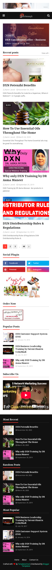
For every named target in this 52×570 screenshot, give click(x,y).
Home (16, 560)
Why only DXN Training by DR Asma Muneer (25, 178)
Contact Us (33, 560)
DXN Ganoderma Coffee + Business (25, 39)
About (24, 560)
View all (45, 53)
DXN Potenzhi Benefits (19, 85)
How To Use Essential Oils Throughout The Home (21, 130)
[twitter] (38, 263)
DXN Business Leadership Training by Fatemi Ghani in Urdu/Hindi (29, 349)
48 (24, 246)
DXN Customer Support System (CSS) (31, 335)
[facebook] (14, 263)
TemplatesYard (24, 564)
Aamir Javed (10, 90)
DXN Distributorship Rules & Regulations (23, 225)
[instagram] (38, 269)
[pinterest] (14, 269)
